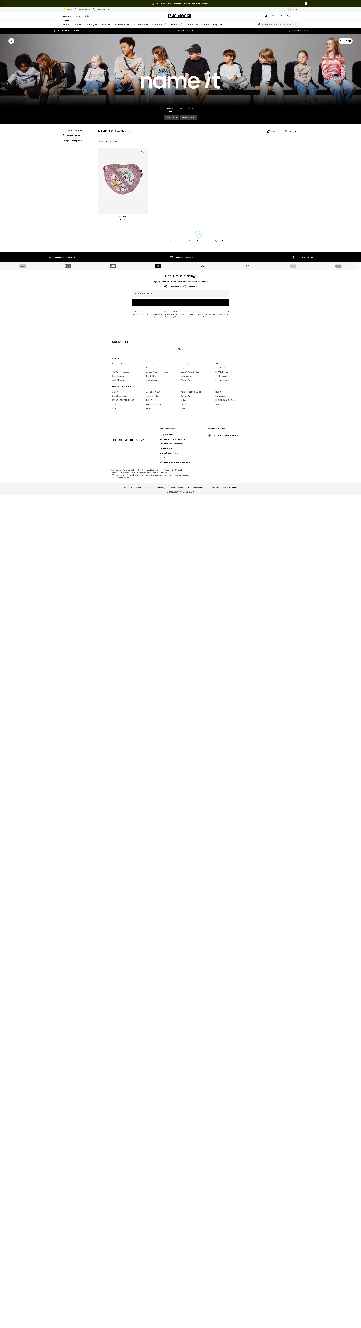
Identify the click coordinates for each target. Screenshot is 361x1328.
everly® (115, 392)
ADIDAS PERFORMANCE (191, 392)
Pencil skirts (151, 376)
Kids (87, 16)
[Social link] (114, 440)
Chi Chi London (152, 396)
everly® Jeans (221, 376)
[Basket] (296, 16)
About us (128, 488)
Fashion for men (188, 380)
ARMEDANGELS (153, 392)
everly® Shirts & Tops (190, 372)
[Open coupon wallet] (265, 16)
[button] (273, 131)
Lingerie (184, 368)
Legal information (196, 488)
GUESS (184, 404)
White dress (151, 368)
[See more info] (122, 224)
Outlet (69, 9)
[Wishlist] (288, 16)
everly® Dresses (118, 380)
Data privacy (159, 488)
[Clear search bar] (296, 24)
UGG (114, 404)
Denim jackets (118, 376)
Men (77, 16)
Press (138, 488)
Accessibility (213, 488)
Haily (114, 408)
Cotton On (185, 396)
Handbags (116, 368)
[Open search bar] (258, 24)
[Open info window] (306, 3)
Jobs (148, 488)
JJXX (183, 408)
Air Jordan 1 (117, 364)
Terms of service (177, 488)
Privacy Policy (139, 314)
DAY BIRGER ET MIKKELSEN (123, 400)
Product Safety (230, 488)
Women (67, 16)
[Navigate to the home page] (127, 429)
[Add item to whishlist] (142, 152)
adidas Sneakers (153, 364)
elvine (183, 400)
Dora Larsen (220, 396)
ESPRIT (149, 400)
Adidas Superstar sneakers (157, 372)
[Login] (273, 16)
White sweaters (222, 364)
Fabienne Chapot (153, 404)
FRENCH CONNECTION (225, 400)
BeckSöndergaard (119, 396)
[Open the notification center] (281, 16)
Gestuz (218, 404)
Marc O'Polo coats (189, 364)
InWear (149, 408)
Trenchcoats (220, 368)
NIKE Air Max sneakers (121, 372)
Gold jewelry (151, 380)
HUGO (218, 392)
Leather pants (187, 376)
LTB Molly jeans (222, 372)
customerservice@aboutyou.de (153, 317)
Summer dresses (222, 380)
